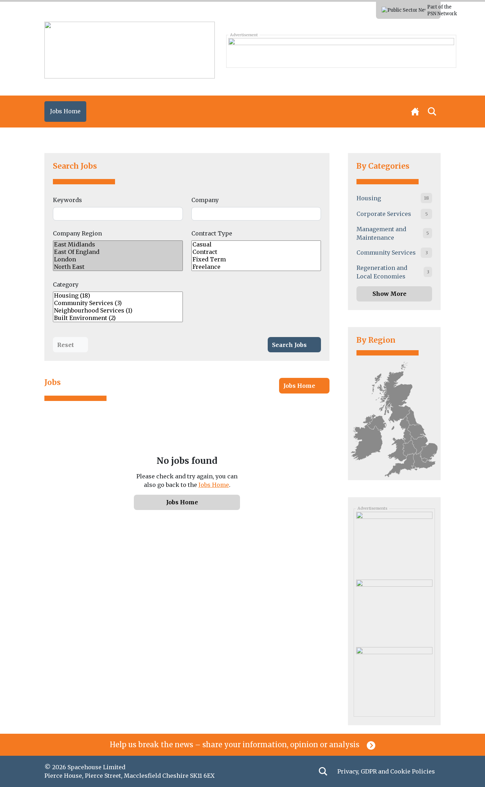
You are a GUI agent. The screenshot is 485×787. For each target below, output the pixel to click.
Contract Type (211, 233)
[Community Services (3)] (117, 303)
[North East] (117, 267)
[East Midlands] (117, 244)
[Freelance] (256, 267)
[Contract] (256, 252)
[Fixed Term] (256, 259)
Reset (65, 344)
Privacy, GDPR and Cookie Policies (386, 771)
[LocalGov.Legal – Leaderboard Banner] (341, 51)
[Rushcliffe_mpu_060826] (394, 610)
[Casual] (256, 244)
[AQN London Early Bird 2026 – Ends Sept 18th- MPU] (394, 678)
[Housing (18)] (117, 295)
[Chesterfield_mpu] (394, 543)
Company (205, 199)
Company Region (77, 233)
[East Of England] (117, 252)
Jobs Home (299, 385)
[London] (117, 259)
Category (65, 284)
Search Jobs (75, 166)
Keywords (67, 199)
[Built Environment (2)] (117, 318)
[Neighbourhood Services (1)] (117, 310)
